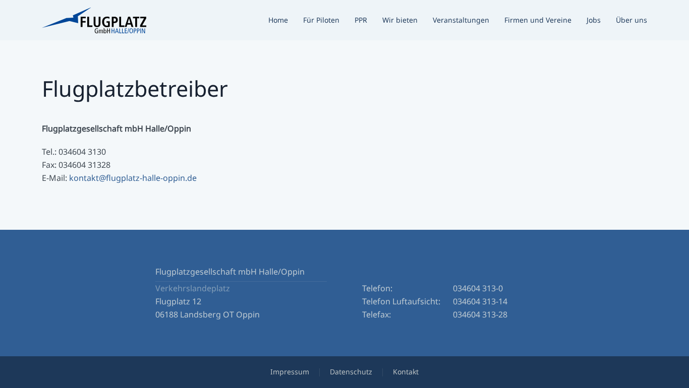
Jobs (594, 20)
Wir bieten (400, 20)
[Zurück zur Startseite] (94, 20)
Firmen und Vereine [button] (537, 20)
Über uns (631, 20)
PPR (361, 20)
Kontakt (406, 371)
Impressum (289, 371)
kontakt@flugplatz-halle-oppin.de (133, 177)
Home (278, 20)
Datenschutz (351, 371)
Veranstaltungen (461, 20)
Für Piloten (321, 20)
